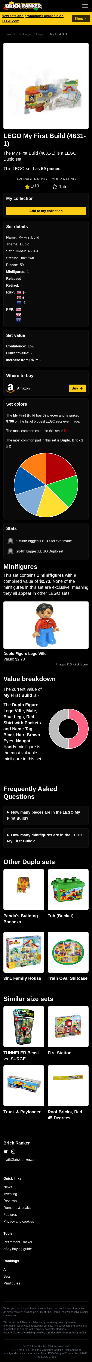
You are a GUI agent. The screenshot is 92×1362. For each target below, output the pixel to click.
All (5, 1269)
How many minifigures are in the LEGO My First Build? (44, 838)
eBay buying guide (17, 1249)
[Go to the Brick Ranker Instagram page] (13, 1151)
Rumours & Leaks (17, 1208)
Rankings (24, 34)
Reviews (10, 1201)
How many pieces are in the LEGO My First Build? (43, 815)
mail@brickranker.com (20, 1159)
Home (7, 34)
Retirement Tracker (17, 1242)
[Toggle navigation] (85, 6)
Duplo (40, 34)
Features (10, 1214)
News (7, 1187)
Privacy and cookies (18, 1221)
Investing (10, 1194)
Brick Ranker (16, 1143)
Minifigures (11, 1283)
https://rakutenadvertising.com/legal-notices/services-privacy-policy (45, 1332)
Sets (6, 1276)
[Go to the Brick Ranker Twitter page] (5, 1151)
